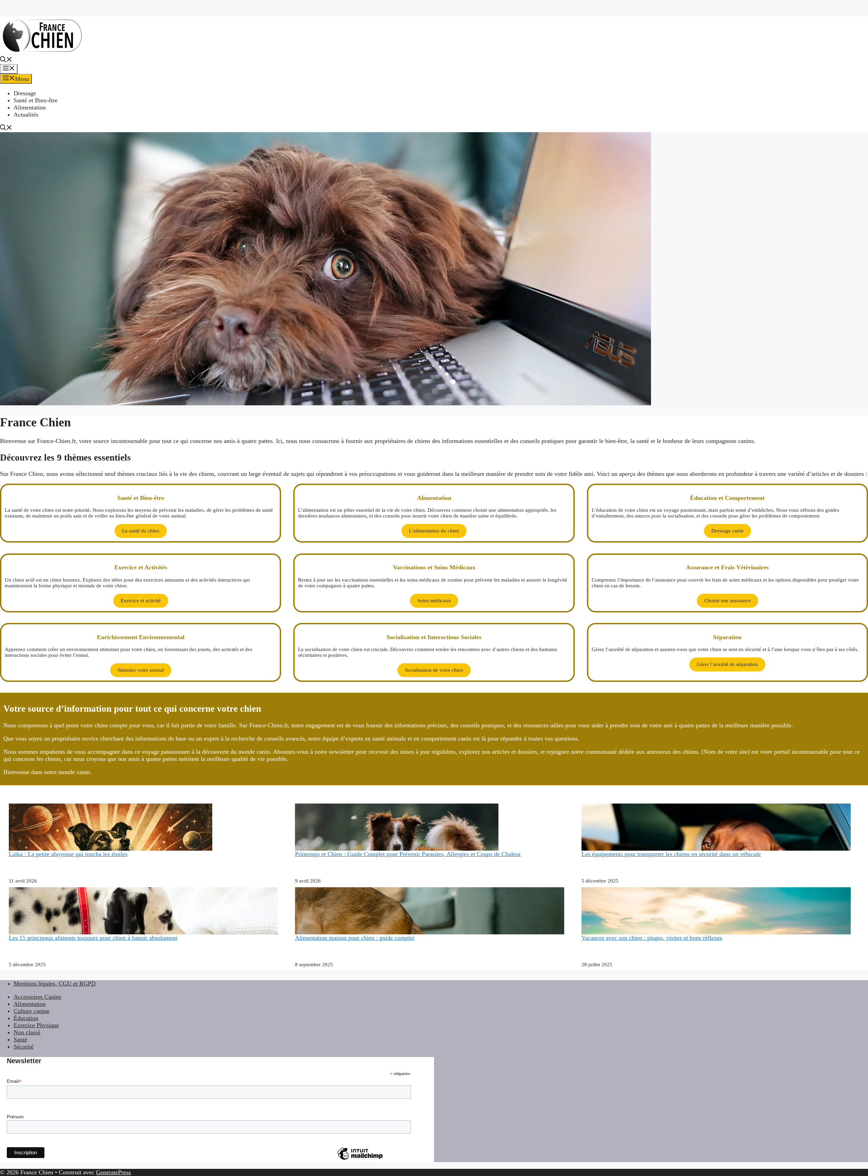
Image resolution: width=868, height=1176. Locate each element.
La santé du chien (140, 530)
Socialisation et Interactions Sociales (434, 637)
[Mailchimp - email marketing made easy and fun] (360, 1159)
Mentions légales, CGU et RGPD (55, 983)
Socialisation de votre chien (434, 670)
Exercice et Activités (140, 567)
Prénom (15, 1116)
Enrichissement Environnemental (140, 637)
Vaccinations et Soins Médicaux (434, 567)
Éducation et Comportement (727, 497)
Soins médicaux (434, 600)
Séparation (727, 637)
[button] (6, 60)
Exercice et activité (141, 600)
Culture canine (32, 1011)
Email (14, 1081)
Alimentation (30, 107)
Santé (20, 1039)
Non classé (27, 1032)
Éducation (26, 1018)
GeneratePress (113, 1172)
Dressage (25, 93)
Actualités (26, 114)
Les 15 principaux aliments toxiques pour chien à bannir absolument (93, 937)
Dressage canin (727, 530)
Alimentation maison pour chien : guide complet (354, 937)
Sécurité (24, 1046)
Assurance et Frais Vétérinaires (727, 567)
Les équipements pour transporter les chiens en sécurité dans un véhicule (671, 854)
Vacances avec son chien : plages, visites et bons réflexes (651, 937)
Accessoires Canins (37, 996)
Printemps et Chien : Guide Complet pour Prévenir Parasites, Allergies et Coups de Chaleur (408, 854)
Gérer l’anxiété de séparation (727, 664)
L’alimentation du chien (434, 530)
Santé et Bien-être (36, 100)
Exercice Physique (36, 1025)
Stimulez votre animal (141, 670)
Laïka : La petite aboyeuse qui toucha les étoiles (68, 854)
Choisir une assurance (727, 600)
